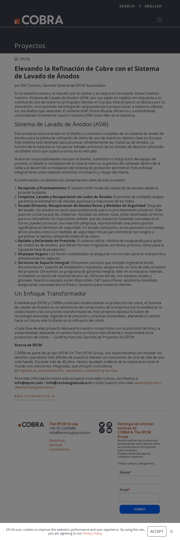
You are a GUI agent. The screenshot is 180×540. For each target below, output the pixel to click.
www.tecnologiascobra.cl (34, 387)
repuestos (73, 370)
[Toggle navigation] (160, 19)
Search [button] (127, 6)
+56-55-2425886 (62, 428)
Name (125, 472)
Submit (140, 509)
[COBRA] (38, 19)
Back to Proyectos (32, 396)
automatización (50, 370)
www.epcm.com (147, 382)
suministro (93, 370)
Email (125, 490)
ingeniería (28, 370)
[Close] (171, 531)
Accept (157, 531)
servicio (111, 370)
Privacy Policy (92, 533)
